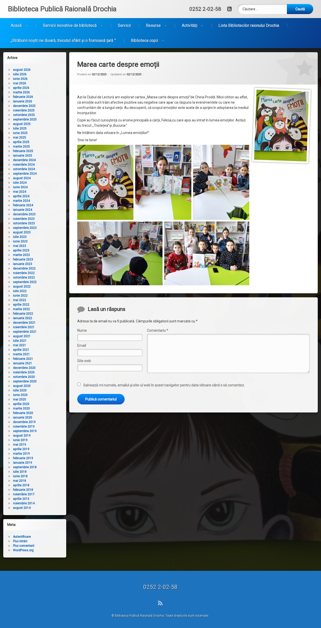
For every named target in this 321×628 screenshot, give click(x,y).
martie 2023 (21, 255)
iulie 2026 (20, 74)
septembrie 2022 (25, 282)
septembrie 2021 (25, 331)
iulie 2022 (20, 291)
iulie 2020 (20, 390)
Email (81, 345)
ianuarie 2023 (22, 264)
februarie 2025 (23, 151)
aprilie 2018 (21, 485)
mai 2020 (19, 399)
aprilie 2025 (21, 142)
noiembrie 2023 (24, 219)
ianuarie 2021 (22, 363)
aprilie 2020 (21, 404)
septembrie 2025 (25, 119)
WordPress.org (23, 550)
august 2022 (22, 286)
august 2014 (22, 508)
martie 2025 (21, 146)
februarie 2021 (23, 359)
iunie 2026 (20, 79)
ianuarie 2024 (22, 210)
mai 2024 (19, 191)
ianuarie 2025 (22, 155)
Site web (84, 361)
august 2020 (22, 386)
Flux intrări (20, 541)
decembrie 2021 (24, 322)
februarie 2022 (23, 313)
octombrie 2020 (24, 377)
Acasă (16, 25)
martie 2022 (21, 309)
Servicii (124, 25)
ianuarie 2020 (22, 417)
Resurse (153, 25)
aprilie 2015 (21, 499)
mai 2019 (19, 444)
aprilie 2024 (21, 196)
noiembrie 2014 (24, 503)
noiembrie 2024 (24, 164)
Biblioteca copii (144, 40)
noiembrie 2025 (24, 110)
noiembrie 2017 (24, 494)
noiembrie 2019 (24, 426)
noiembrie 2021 (24, 327)
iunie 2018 (20, 476)
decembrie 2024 (24, 160)
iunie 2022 (20, 295)
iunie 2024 (20, 187)
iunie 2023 (20, 241)
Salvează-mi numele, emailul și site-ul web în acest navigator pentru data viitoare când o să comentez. (164, 385)
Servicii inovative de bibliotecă (70, 25)
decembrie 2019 (24, 422)
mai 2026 (19, 83)
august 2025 (22, 124)
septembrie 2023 (25, 228)
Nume (82, 330)
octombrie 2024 (24, 169)
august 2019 (22, 435)
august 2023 (22, 232)
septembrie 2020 (25, 381)
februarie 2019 (23, 458)
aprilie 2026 (21, 88)
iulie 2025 (20, 128)
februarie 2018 (23, 490)
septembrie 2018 (25, 467)
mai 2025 (19, 137)
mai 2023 (19, 246)
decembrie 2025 (24, 106)
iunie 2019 (20, 440)
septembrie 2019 (25, 431)
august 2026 (22, 70)
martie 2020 (21, 408)
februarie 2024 (23, 205)
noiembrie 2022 (24, 273)
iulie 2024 (20, 182)
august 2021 (22, 336)
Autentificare (22, 536)
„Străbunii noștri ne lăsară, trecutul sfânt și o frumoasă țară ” (63, 40)
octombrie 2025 (24, 115)
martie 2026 (21, 92)
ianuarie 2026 (22, 101)
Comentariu (157, 330)
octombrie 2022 (24, 277)
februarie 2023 (23, 259)
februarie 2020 (23, 413)
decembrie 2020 (24, 368)
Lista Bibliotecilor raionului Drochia (248, 25)
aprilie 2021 (21, 350)
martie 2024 (21, 200)
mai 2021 (19, 345)
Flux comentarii (23, 545)
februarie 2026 (23, 97)
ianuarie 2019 (22, 462)
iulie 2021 (20, 340)
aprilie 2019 (21, 449)
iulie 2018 (20, 471)
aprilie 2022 (21, 304)
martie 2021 (21, 354)
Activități (189, 25)
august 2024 (22, 178)
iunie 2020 (20, 395)
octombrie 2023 (24, 223)
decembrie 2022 (24, 268)
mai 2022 (19, 300)
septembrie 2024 (25, 173)
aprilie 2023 (21, 250)
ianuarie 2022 (22, 318)
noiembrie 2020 (24, 372)
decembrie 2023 (24, 214)
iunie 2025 (20, 133)
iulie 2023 (20, 237)
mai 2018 (19, 480)
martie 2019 (21, 453)
